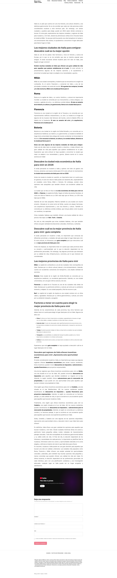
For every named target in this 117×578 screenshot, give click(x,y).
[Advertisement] (58, 12)
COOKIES (48, 553)
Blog (65, 0)
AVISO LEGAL (67, 553)
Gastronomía (77, 2)
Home (48, 0)
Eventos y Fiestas (69, 2)
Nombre (36, 516)
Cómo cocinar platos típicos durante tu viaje (57, 559)
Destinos (81, 0)
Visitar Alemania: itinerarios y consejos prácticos (55, 564)
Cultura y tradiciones (72, 0)
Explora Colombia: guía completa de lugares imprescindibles (60, 561)
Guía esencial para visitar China (56, 563)
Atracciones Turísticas (57, 0)
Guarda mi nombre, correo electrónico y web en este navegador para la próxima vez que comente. (56, 538)
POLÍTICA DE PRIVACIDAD (57, 553)
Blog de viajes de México (40, 559)
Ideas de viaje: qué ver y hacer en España (64, 562)
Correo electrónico (39, 523)
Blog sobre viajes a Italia (38, 1)
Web (35, 530)
